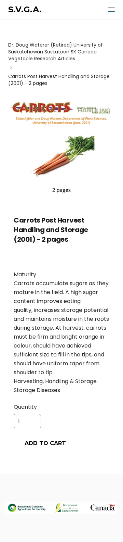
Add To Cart (45, 443)
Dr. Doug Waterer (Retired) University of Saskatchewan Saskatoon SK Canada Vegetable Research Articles (55, 51)
